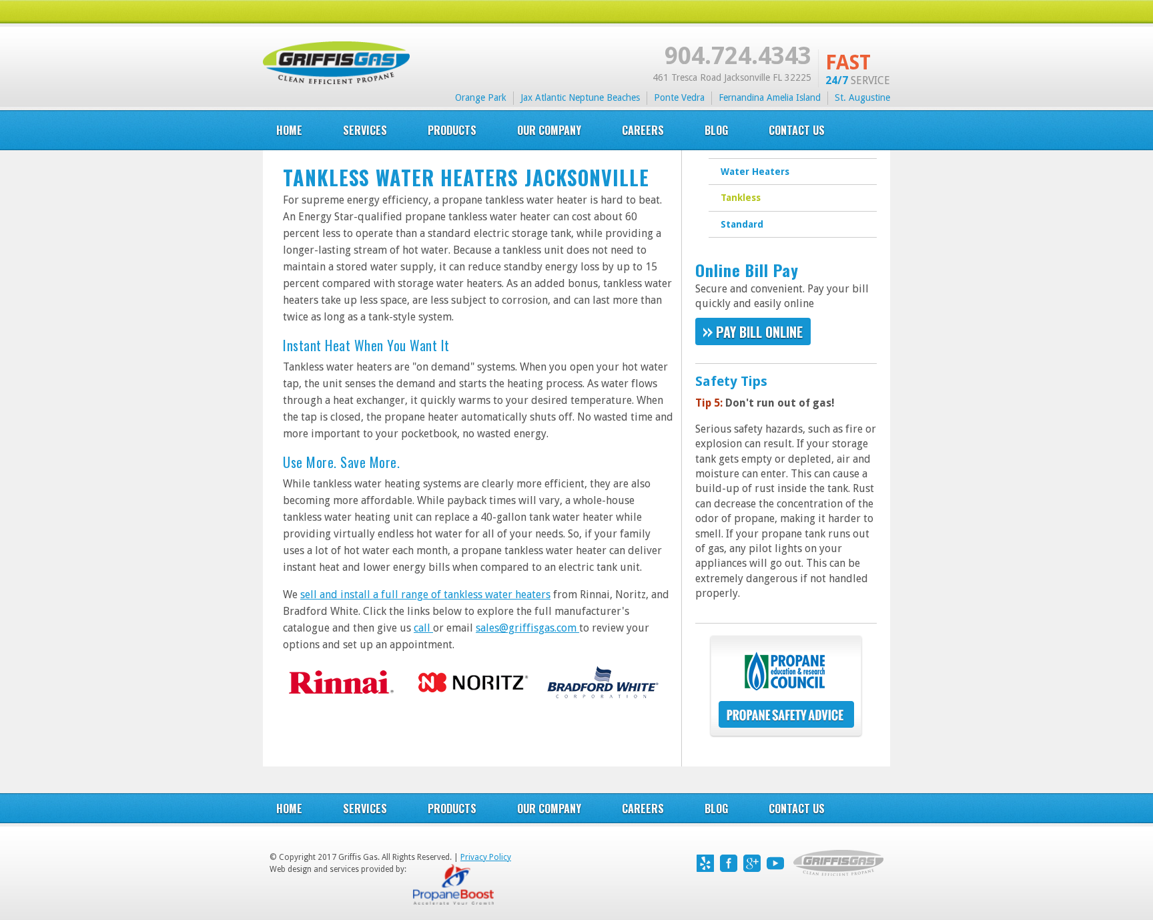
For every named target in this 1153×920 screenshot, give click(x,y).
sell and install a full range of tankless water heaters (425, 594)
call (423, 628)
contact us (797, 808)
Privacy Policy (485, 857)
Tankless (741, 197)
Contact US (797, 130)
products (452, 130)
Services (365, 808)
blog (716, 130)
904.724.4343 (738, 55)
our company (549, 130)
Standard (742, 224)
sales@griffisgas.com (527, 628)
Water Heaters (755, 171)
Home (289, 130)
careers (643, 130)
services (365, 130)
